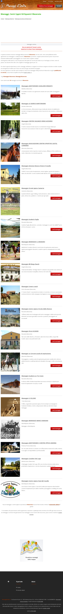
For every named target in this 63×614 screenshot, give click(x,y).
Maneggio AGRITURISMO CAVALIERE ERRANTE (37, 86)
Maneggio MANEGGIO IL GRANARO (33, 242)
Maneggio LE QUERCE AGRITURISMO (34, 103)
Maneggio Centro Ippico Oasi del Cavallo (35, 481)
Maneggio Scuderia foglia (30, 219)
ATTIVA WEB (40, 601)
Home (44, 1)
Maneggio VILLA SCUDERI (30, 331)
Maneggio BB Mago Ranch (30, 264)
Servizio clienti (58, 1)
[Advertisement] (31, 31)
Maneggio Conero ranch (30, 286)
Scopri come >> (28, 72)
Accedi (59, 6)
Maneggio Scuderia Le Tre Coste (32, 376)
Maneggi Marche (9, 19)
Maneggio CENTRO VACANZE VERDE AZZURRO (37, 121)
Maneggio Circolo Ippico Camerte (33, 188)
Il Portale (50, 1)
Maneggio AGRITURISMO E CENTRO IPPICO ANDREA (39, 443)
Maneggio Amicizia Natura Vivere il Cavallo (36, 166)
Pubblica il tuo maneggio (46, 6)
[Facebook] (1, 1)
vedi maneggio (56, 96)
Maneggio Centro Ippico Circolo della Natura (37, 309)
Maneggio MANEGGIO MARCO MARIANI (35, 421)
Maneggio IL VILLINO (29, 398)
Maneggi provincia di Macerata (23, 19)
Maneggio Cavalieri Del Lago (31, 459)
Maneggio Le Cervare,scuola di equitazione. (36, 353)
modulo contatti (46, 608)
